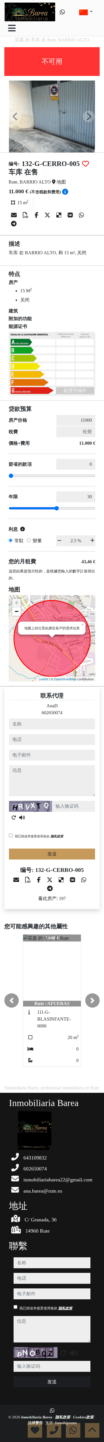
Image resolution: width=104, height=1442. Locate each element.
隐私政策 (57, 836)
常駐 (19, 540)
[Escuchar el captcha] (22, 817)
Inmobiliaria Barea (37, 1417)
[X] (48, 215)
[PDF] (26, 215)
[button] (11, 1000)
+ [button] (16, 602)
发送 (52, 853)
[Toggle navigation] (12, 28)
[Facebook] (37, 215)
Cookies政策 (83, 1417)
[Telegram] (13, 224)
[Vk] (71, 215)
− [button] (16, 611)
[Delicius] (59, 215)
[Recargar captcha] (13, 817)
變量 (37, 540)
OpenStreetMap (65, 679)
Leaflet (43, 679)
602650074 (52, 712)
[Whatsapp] (62, 12)
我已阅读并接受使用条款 (39, 836)
